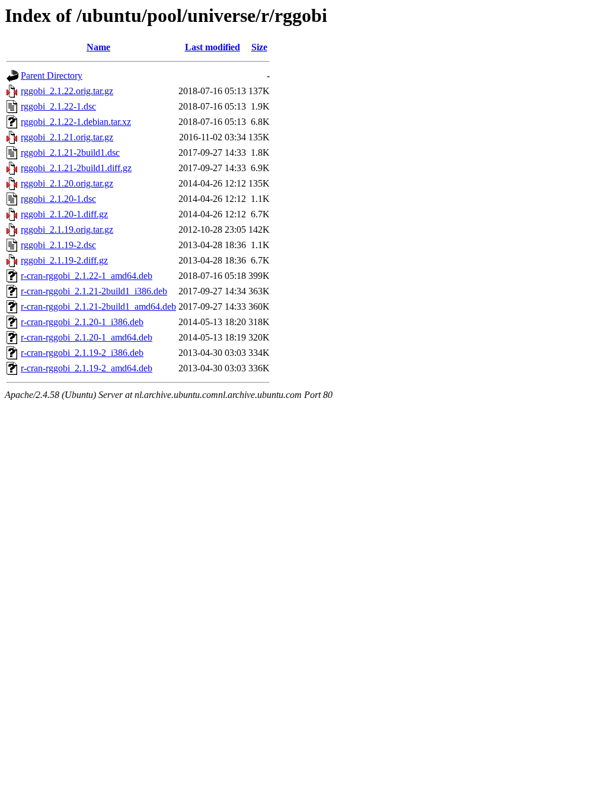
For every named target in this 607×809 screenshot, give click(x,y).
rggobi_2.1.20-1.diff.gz (64, 214)
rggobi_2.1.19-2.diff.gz (64, 260)
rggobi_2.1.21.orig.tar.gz (67, 137)
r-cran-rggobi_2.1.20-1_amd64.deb (86, 337)
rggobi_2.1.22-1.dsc (58, 106)
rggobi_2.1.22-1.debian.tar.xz (76, 122)
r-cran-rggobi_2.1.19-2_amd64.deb (86, 368)
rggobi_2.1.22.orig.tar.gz (67, 91)
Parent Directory (51, 75)
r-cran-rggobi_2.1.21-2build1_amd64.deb (98, 306)
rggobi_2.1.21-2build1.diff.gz (76, 168)
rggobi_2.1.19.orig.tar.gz (67, 229)
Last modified (212, 47)
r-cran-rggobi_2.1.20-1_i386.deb (82, 322)
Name (98, 47)
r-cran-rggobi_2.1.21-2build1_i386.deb (94, 291)
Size (259, 47)
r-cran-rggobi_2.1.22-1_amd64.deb (86, 276)
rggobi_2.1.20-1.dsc (58, 199)
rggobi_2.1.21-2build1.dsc (70, 152)
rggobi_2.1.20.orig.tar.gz (67, 183)
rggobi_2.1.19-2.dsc (58, 245)
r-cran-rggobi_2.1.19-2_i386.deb (82, 353)
